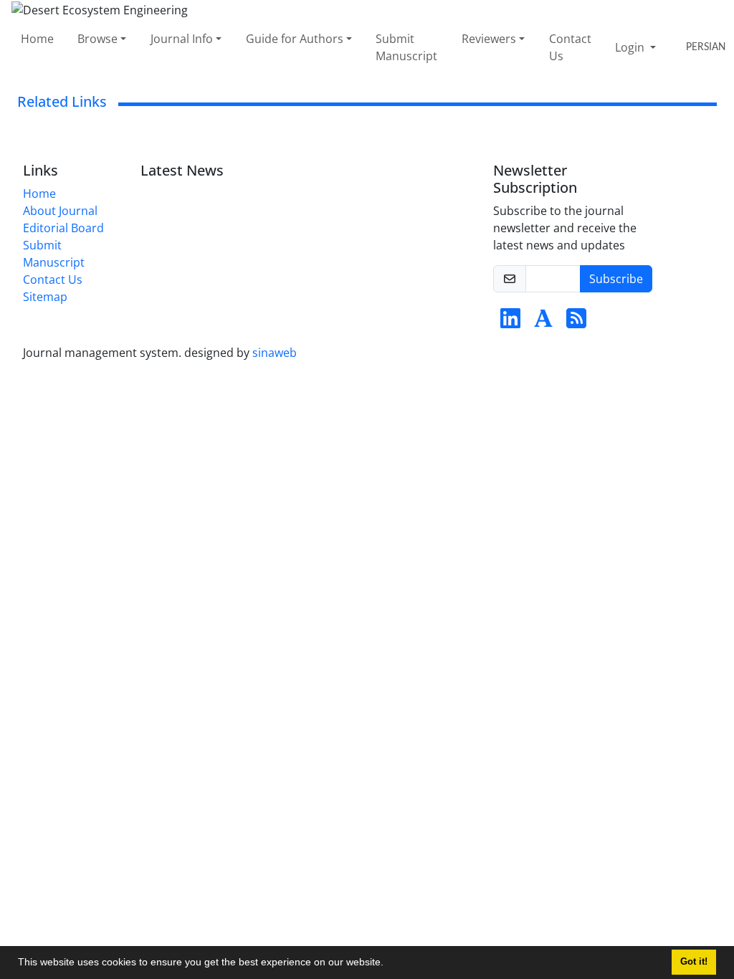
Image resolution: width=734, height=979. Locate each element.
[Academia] (543, 322)
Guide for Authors (294, 39)
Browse (97, 39)
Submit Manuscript (406, 47)
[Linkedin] (510, 322)
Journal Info (182, 39)
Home (37, 39)
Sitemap (45, 297)
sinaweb (274, 352)
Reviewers (489, 39)
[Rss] (576, 322)
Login (631, 47)
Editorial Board (63, 228)
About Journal (60, 211)
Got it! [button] (693, 962)
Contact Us (570, 47)
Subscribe (616, 279)
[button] (388, 964)
